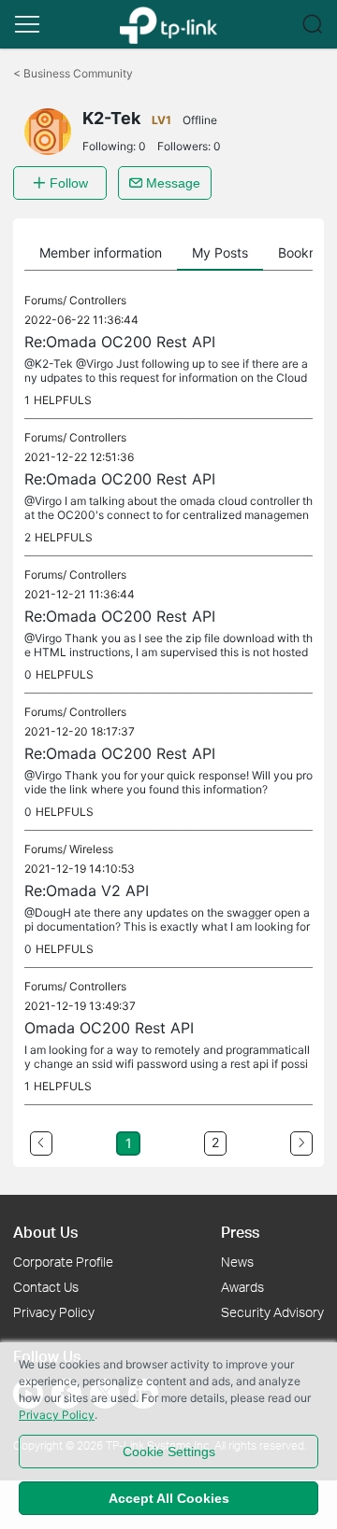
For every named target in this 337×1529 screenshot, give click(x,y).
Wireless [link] (91, 849)
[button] (27, 24)
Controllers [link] (97, 300)
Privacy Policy (54, 1312)
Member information (100, 252)
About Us (45, 1231)
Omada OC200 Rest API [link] (109, 1027)
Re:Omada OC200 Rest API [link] (119, 341)
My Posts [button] (220, 252)
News (237, 1261)
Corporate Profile (63, 1261)
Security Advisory (272, 1312)
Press (240, 1231)
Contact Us (46, 1287)
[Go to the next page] (301, 1143)
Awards (242, 1287)
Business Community (73, 73)
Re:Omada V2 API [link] (86, 890)
